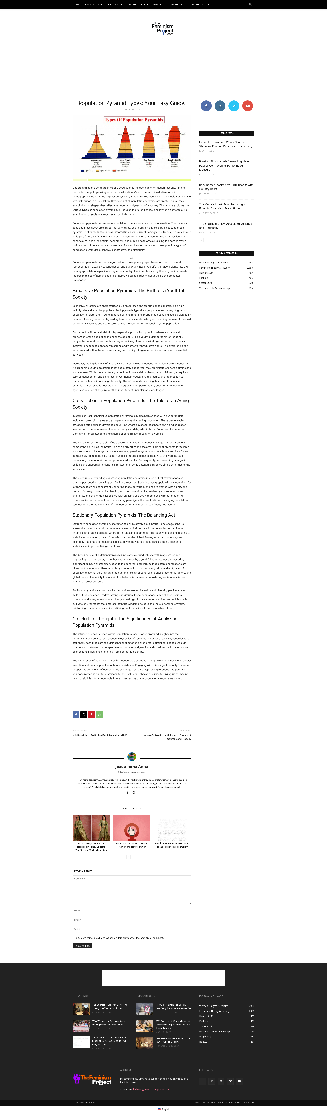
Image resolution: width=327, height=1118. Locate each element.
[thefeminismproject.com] (163, 28)
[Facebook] (76, 714)
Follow (220, 101)
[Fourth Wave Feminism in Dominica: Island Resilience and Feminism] (172, 828)
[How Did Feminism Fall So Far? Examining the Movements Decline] (144, 1009)
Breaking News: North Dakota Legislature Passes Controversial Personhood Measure (225, 165)
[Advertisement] (163, 67)
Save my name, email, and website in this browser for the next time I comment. (120, 937)
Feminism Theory (93, 4)
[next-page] (134, 857)
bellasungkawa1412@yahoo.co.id (151, 1089)
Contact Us (234, 1102)
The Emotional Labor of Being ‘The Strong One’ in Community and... (109, 1006)
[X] (83, 714)
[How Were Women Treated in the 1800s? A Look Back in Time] (144, 1043)
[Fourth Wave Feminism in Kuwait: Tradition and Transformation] (131, 828)
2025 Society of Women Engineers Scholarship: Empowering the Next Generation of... (173, 1024)
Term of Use (248, 1102)
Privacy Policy (208, 1102)
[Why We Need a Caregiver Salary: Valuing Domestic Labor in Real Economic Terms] (81, 1026)
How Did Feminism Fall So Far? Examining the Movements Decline (173, 1006)
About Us (222, 1102)
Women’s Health (137, 4)
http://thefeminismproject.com (132, 772)
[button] (250, 4)
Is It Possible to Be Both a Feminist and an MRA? (100, 735)
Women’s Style (199, 4)
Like (206, 101)
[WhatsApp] (99, 714)
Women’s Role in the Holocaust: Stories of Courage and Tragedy (167, 737)
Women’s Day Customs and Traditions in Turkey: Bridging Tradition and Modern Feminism (91, 847)
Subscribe (247, 101)
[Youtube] (239, 1081)
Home (78, 4)
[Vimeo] (230, 1081)
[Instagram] (135, 793)
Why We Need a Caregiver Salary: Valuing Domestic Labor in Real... (109, 1023)
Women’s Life (159, 4)
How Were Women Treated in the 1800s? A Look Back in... (173, 1040)
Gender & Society (115, 4)
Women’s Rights (179, 4)
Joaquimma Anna (131, 766)
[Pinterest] (91, 714)
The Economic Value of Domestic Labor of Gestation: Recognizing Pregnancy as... (109, 1041)
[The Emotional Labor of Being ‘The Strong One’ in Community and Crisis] (81, 1009)
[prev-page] (128, 857)
